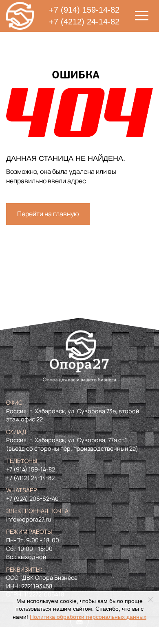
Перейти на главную (48, 213)
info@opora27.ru (28, 519)
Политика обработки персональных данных (88, 617)
